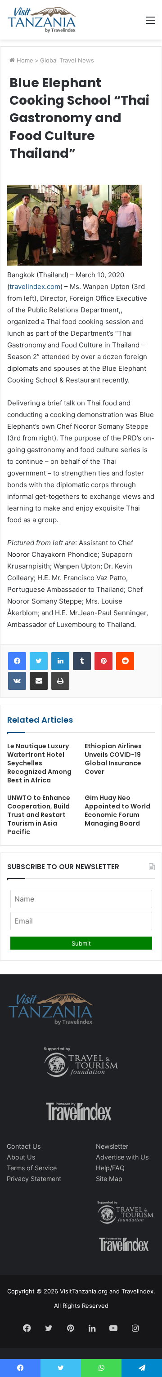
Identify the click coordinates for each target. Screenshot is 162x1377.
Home (24, 60)
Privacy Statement (34, 1178)
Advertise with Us (122, 1157)
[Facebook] (17, 661)
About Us (21, 1157)
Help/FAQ (110, 1168)
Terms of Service (32, 1168)
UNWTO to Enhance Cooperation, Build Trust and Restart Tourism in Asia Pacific (38, 814)
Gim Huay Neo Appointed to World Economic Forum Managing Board (117, 810)
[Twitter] (39, 661)
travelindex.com (34, 286)
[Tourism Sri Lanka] (41, 19)
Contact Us (23, 1146)
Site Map (109, 1178)
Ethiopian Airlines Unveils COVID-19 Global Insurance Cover (113, 759)
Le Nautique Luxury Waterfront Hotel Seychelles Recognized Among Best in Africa (39, 763)
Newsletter (112, 1146)
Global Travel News (67, 60)
